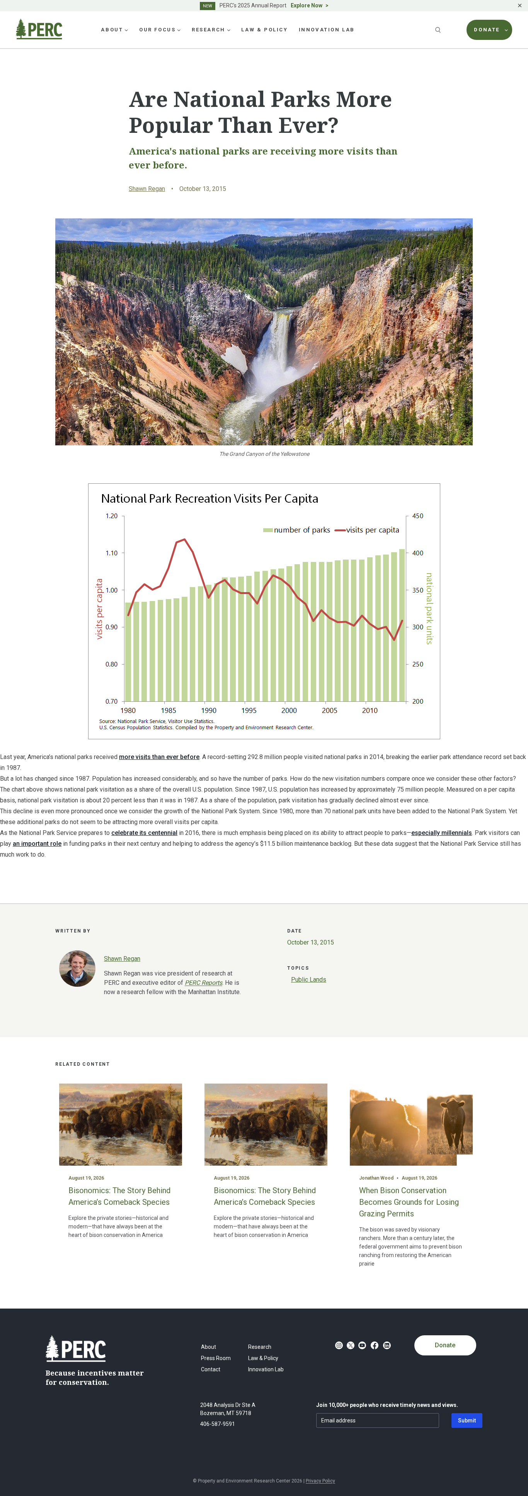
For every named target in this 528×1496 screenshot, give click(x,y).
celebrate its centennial (144, 832)
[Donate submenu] (506, 30)
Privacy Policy (320, 1481)
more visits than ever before (159, 757)
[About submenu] (126, 30)
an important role (37, 843)
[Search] (438, 30)
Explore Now (306, 5)
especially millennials (441, 832)
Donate (445, 1345)
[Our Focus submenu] (179, 30)
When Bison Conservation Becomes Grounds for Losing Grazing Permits (409, 1202)
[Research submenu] (229, 30)
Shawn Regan (147, 188)
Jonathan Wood (376, 1178)
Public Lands (308, 979)
